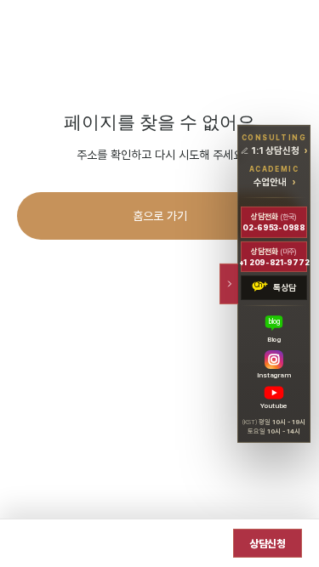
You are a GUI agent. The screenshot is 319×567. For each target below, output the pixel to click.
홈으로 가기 (160, 215)
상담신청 (267, 543)
